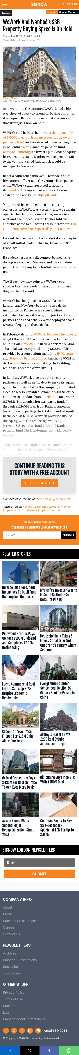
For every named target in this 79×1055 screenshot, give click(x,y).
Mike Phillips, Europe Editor (19, 40)
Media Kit (10, 914)
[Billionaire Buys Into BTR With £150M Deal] (59, 770)
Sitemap (9, 1006)
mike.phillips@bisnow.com (54, 499)
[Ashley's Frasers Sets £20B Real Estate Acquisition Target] (59, 725)
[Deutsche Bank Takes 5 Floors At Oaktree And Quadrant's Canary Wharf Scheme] (59, 629)
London (52, 12)
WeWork (54, 506)
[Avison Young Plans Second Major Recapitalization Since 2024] (20, 815)
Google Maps (10, 98)
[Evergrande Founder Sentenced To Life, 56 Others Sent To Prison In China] (59, 679)
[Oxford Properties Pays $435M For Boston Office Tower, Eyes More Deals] (20, 770)
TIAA (46, 425)
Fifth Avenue (30, 344)
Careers (9, 927)
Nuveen (8, 435)
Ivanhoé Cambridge (17, 152)
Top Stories (11, 973)
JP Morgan (65, 353)
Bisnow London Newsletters (28, 850)
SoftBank (50, 195)
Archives (9, 953)
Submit (69, 535)
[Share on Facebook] (49, 1050)
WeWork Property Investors (54, 334)
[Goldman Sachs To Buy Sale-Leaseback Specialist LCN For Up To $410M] (59, 815)
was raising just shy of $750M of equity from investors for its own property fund (38, 137)
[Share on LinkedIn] (10, 1050)
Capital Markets (68, 12)
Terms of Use (13, 999)
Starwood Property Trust (27, 358)
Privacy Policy (14, 992)
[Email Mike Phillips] (38, 40)
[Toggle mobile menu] (5, 4)
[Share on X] (30, 1050)
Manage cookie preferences (24, 1019)
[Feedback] (38, 1031)
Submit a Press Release (20, 921)
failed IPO (15, 190)
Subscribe (70, 4)
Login (7, 1012)
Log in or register (39, 483)
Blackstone (50, 397)
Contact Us (11, 934)
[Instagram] (30, 1031)
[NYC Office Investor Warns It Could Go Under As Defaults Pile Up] (59, 582)
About (7, 907)
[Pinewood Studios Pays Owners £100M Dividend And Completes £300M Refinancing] (20, 629)
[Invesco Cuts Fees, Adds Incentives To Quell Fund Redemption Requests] (20, 582)
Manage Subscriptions (20, 960)
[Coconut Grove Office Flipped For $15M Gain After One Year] (20, 725)
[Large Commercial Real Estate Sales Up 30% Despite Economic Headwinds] (20, 679)
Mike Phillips (23, 499)
